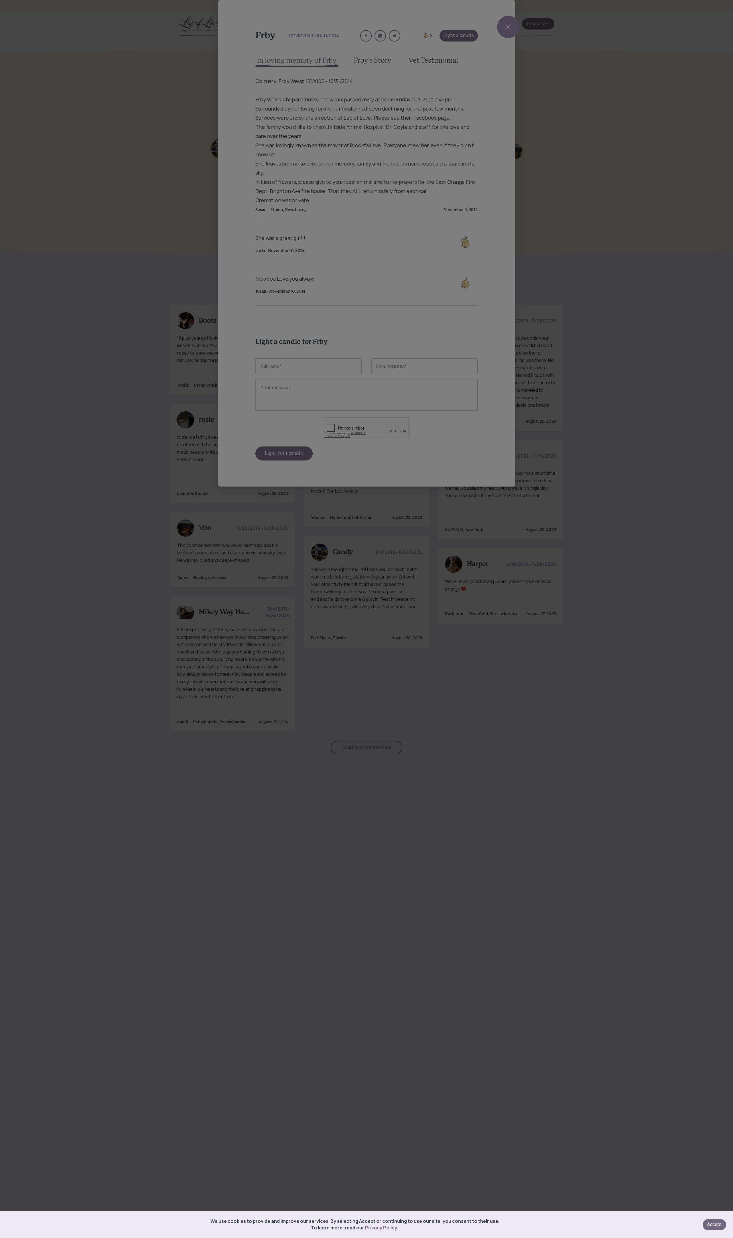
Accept (714, 1224)
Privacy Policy (381, 1228)
